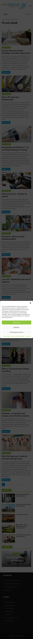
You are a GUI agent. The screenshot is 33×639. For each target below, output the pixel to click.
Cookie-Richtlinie (6, 336)
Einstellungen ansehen (16, 332)
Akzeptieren (16, 322)
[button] (30, 303)
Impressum (28, 336)
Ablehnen (16, 327)
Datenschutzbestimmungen (17, 336)
